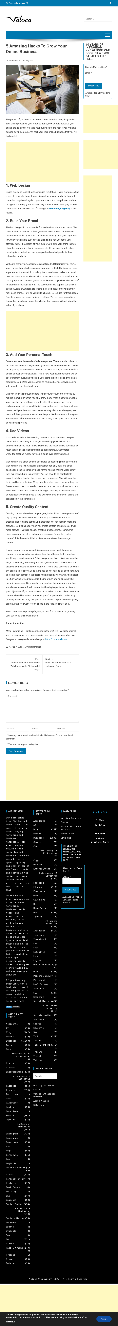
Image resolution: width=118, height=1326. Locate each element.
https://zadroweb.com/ (56, 639)
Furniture (12, 1094)
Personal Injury (15, 1179)
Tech (8, 1239)
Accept (104, 1319)
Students (11, 1231)
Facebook (11, 1086)
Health (10, 1107)
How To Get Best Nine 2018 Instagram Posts (58, 662)
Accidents (12, 1024)
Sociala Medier (15, 1218)
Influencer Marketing (23, 1125)
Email (88, 73)
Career (10, 1045)
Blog (8, 1032)
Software (11, 1222)
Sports (10, 1226)
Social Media (14, 1204)
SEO (8, 1196)
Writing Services (43, 1085)
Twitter (10, 1263)
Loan (8, 1159)
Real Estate (13, 1187)
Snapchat (11, 1200)
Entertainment (14, 1072)
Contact (37, 1089)
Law (8, 1146)
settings (10, 1321)
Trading (10, 1255)
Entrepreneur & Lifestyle (21, 1077)
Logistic (11, 1163)
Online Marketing (33, 647)
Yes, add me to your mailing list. (23, 744)
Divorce (10, 1067)
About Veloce (41, 1101)
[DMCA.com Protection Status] (13, 1006)
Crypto (10, 1063)
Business (21, 647)
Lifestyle (12, 1155)
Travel (10, 1259)
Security (11, 1191)
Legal (9, 1150)
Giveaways (12, 1102)
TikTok (10, 1243)
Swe (8, 1235)
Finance (10, 1090)
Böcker (10, 1036)
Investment (12, 1142)
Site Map (38, 1105)
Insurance (12, 1138)
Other (9, 1174)
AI (7, 1028)
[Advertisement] (42, 162)
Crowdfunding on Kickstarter (20, 1055)
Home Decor (12, 1111)
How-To (10, 1115)
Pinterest (12, 1183)
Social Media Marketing (22, 1210)
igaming (10, 1119)
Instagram (12, 1133)
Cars (8, 1049)
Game (8, 1098)
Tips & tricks (14, 1248)
